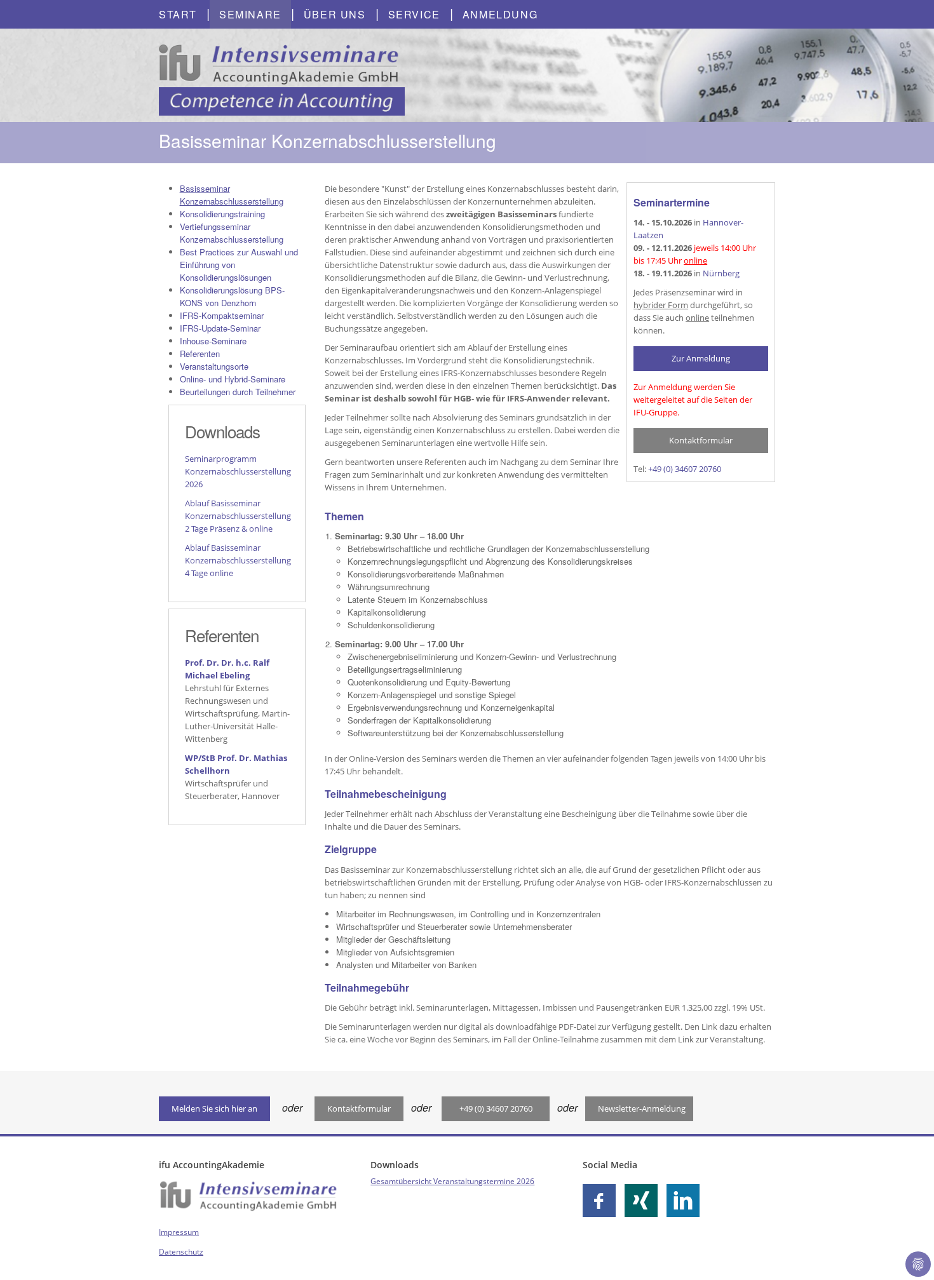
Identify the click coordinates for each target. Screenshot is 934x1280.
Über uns (335, 14)
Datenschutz (181, 1251)
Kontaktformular (701, 440)
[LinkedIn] (686, 1200)
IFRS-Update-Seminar (220, 328)
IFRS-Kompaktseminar (222, 315)
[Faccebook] (602, 1200)
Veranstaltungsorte (214, 366)
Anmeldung (500, 14)
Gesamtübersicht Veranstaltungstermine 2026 (452, 1181)
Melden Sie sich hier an (214, 1108)
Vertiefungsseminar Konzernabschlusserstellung (231, 232)
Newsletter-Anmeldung (642, 1108)
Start (178, 14)
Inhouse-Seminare (213, 341)
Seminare (250, 14)
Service (414, 14)
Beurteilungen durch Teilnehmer (237, 392)
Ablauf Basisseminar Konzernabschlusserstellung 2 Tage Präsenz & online (238, 515)
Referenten (200, 353)
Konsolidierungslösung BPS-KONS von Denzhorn (232, 296)
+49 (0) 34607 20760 (684, 469)
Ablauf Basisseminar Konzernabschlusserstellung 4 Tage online (238, 560)
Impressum (179, 1232)
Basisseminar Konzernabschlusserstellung (231, 194)
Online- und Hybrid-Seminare (232, 379)
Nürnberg (721, 273)
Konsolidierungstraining (222, 214)
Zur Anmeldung (701, 358)
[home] (282, 74)
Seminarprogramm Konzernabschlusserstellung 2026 (238, 471)
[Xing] (644, 1200)
